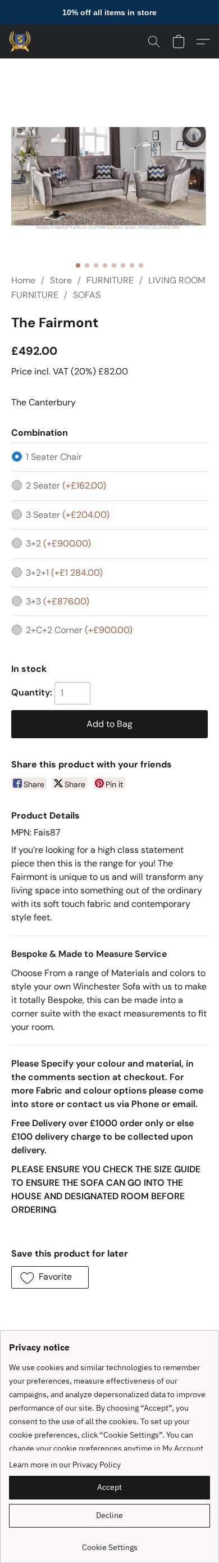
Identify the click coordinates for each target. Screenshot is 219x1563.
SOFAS (87, 295)
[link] (109, 1543)
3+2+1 (64, 573)
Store (61, 280)
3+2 (58, 543)
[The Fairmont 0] (109, 179)
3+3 (57, 601)
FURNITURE (110, 280)
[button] (20, 41)
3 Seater (68, 515)
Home (23, 280)
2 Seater (66, 485)
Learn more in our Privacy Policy (65, 1465)
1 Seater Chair (54, 457)
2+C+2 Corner (79, 630)
